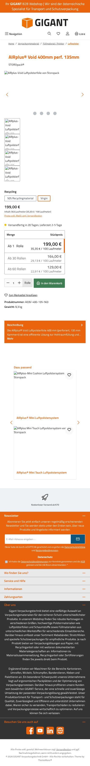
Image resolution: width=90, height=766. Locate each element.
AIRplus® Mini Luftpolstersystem (38, 418)
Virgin (44, 198)
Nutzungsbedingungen (47, 550)
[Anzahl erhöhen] (19, 283)
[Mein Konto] (67, 34)
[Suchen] (49, 34)
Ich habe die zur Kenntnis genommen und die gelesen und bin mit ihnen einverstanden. (47, 563)
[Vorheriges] (7, 94)
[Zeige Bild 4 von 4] (55, 113)
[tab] (45, 332)
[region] (45, 126)
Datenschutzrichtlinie (74, 547)
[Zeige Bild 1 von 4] (35, 113)
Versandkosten (63, 749)
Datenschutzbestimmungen (34, 561)
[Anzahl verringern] (8, 283)
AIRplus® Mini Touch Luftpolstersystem (42, 473)
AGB (83, 561)
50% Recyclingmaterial (20, 198)
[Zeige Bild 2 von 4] (41, 113)
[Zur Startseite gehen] (45, 23)
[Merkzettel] (58, 34)
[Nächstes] (82, 94)
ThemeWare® (45, 760)
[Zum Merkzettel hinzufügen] (69, 375)
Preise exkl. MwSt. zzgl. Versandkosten (23, 215)
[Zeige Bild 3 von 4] (48, 113)
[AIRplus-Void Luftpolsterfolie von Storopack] (45, 94)
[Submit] (78, 539)
